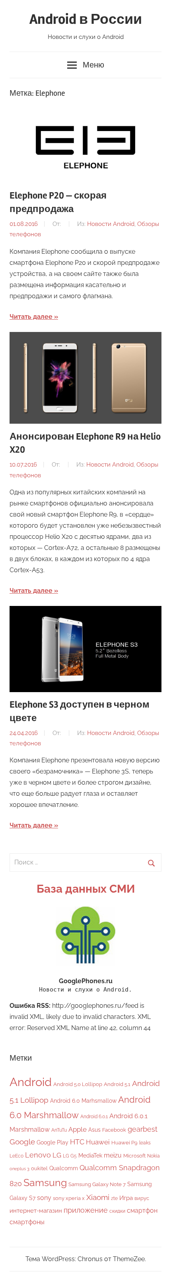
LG (56, 1155)
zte (114, 1198)
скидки (117, 1211)
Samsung (45, 1182)
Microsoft (134, 1156)
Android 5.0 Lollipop (77, 1084)
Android (31, 1082)
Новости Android (110, 224)
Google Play (52, 1142)
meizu (113, 1155)
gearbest (142, 1129)
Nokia (153, 1156)
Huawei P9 (124, 1143)
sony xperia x (69, 1198)
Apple (77, 1129)
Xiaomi (97, 1197)
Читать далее (31, 316)
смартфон (142, 1210)
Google (22, 1142)
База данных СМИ (86, 888)
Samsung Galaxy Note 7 (97, 1184)
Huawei (98, 1142)
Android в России (85, 19)
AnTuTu (59, 1130)
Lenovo (38, 1155)
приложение (86, 1210)
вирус (141, 1198)
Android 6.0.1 (94, 1116)
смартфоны (27, 1222)
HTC (77, 1142)
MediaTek (90, 1155)
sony (44, 1198)
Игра (126, 1198)
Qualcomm (63, 1168)
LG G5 (70, 1156)
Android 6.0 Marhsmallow (83, 1101)
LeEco (16, 1156)
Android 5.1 (117, 1084)
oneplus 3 (19, 1168)
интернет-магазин (36, 1210)
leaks (145, 1143)
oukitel (39, 1168)
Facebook (114, 1130)
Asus (94, 1129)
